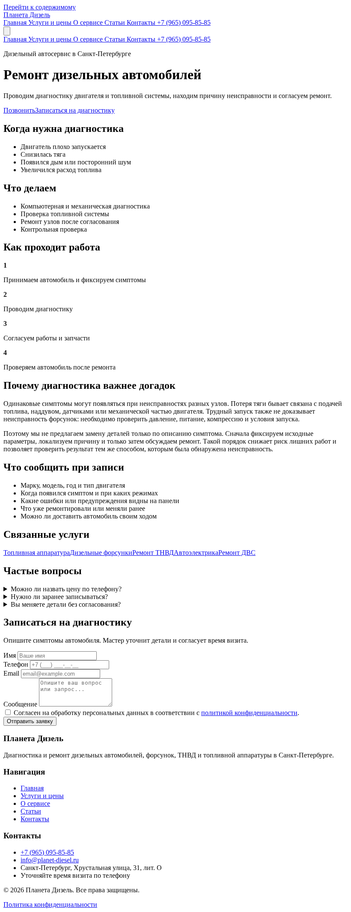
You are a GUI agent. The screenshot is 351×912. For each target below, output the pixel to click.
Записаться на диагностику (75, 110)
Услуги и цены (50, 22)
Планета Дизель (26, 14)
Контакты (142, 22)
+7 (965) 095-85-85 (184, 22)
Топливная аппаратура (36, 552)
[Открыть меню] (6, 31)
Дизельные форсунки (101, 552)
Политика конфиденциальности (50, 904)
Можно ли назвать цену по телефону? (66, 589)
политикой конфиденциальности (249, 712)
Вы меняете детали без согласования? (66, 604)
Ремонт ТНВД (153, 552)
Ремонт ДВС (237, 552)
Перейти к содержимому (39, 7)
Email (11, 673)
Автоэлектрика (196, 552)
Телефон (15, 664)
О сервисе (88, 22)
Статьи (115, 22)
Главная (15, 22)
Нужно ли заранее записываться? (59, 596)
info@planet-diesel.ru (50, 860)
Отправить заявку (30, 721)
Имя (9, 655)
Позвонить (19, 110)
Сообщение (20, 704)
